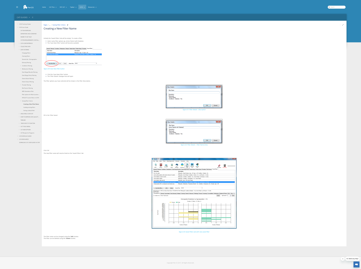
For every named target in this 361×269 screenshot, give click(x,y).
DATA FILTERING (25, 50)
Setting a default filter (29, 110)
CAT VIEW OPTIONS (26, 130)
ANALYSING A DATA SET (27, 114)
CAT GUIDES (22, 17)
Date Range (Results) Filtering (29, 72)
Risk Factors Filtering (27, 88)
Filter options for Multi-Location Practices (31, 94)
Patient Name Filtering (28, 78)
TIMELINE (23, 120)
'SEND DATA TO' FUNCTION (28, 123)
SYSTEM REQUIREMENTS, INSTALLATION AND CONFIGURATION (30, 40)
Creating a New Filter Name (31, 104)
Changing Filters (26, 53)
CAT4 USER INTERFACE (27, 43)
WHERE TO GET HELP (26, 37)
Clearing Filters (26, 56)
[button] (17, 6)
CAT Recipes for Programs (27, 133)
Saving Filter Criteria (27, 101)
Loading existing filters (29, 107)
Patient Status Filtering (28, 82)
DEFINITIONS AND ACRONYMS (29, 34)
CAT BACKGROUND (26, 30)
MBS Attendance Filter (28, 91)
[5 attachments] (67, 25)
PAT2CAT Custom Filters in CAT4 (30, 98)
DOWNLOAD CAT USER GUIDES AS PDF (29, 142)
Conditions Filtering (27, 66)
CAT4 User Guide (23, 27)
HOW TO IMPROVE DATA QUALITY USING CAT (30, 117)
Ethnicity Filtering (26, 62)
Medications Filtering (27, 69)
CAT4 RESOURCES (24, 139)
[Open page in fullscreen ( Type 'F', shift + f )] (343, 25)
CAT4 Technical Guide (25, 24)
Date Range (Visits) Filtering (29, 75)
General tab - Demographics (29, 59)
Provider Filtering (26, 85)
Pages (45, 25)
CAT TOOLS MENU (25, 126)
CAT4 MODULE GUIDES (25, 136)
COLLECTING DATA (25, 46)
